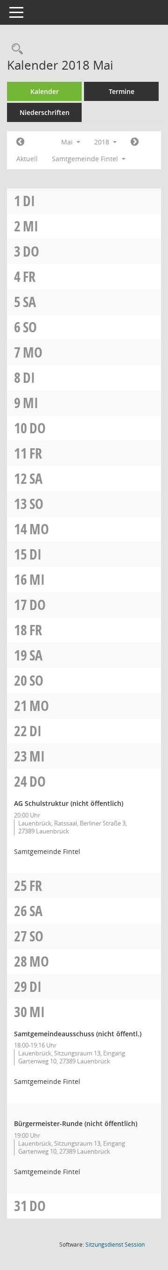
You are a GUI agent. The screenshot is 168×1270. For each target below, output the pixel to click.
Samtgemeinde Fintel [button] (86, 158)
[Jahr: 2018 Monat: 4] (20, 142)
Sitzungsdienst (115, 1244)
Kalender (44, 91)
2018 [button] (102, 141)
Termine (121, 91)
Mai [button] (68, 141)
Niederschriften (45, 112)
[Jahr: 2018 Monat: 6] (135, 142)
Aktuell (27, 158)
